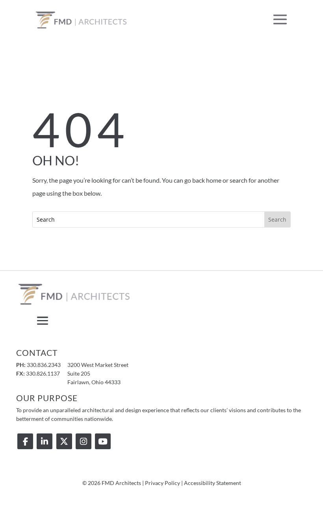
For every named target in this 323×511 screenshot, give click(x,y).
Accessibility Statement (212, 483)
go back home (202, 180)
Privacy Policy (162, 483)
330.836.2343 (44, 364)
